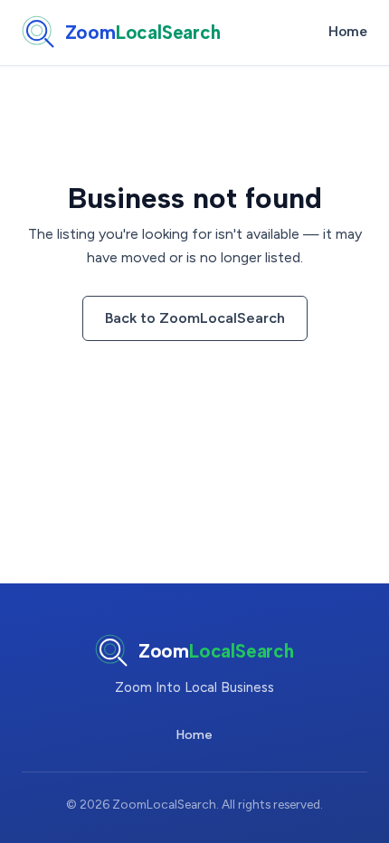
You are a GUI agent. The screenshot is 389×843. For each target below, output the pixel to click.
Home (347, 32)
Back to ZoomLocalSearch (195, 318)
